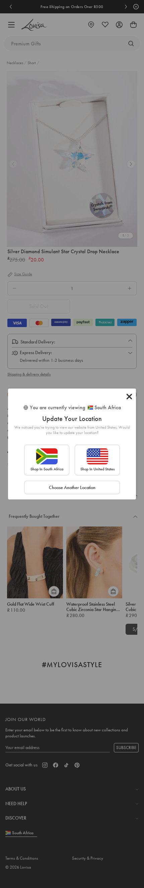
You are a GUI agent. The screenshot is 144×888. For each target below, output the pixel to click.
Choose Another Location (72, 487)
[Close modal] (129, 397)
